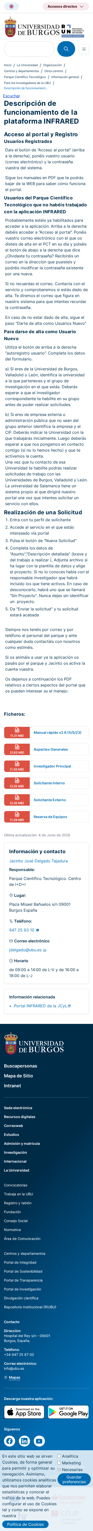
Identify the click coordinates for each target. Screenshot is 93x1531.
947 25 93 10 (22, 930)
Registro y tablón (17, 1203)
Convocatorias (15, 1185)
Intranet (12, 1085)
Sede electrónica (18, 1108)
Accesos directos (62, 6)
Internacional (15, 1161)
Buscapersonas (20, 1065)
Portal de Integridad (20, 1262)
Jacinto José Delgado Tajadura (38, 860)
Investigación (15, 1152)
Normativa (12, 1230)
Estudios (11, 1134)
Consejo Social (16, 1221)
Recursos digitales (19, 1117)
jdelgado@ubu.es (26, 949)
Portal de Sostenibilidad (23, 1271)
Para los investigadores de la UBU (27, 83)
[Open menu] (84, 49)
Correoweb (13, 1125)
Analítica (70, 1456)
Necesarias (72, 1469)
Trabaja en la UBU (18, 1194)
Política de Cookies (25, 1524)
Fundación (12, 1212)
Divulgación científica (21, 1298)
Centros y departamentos (21, 71)
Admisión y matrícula (22, 1143)
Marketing (71, 1462)
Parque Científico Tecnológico (25, 77)
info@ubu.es (14, 1368)
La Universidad (27, 65)
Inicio (7, 65)
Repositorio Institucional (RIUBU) (30, 1307)
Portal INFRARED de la (40, 1005)
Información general (65, 77)
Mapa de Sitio (18, 1075)
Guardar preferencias (74, 1479)
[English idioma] (11, 6)
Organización (52, 65)
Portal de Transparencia (23, 1280)
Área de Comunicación (22, 1238)
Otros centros (53, 71)
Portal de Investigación (22, 1289)
